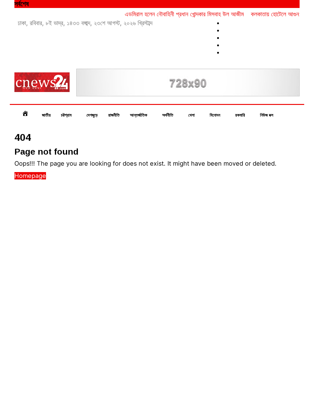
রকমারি (240, 115)
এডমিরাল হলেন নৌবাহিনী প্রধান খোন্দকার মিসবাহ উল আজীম (179, 14)
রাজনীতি (114, 115)
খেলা (192, 115)
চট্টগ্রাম (67, 115)
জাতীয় (46, 115)
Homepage (30, 175)
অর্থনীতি (168, 115)
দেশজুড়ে (92, 115)
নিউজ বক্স (267, 115)
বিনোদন (215, 115)
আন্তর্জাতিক (139, 115)
